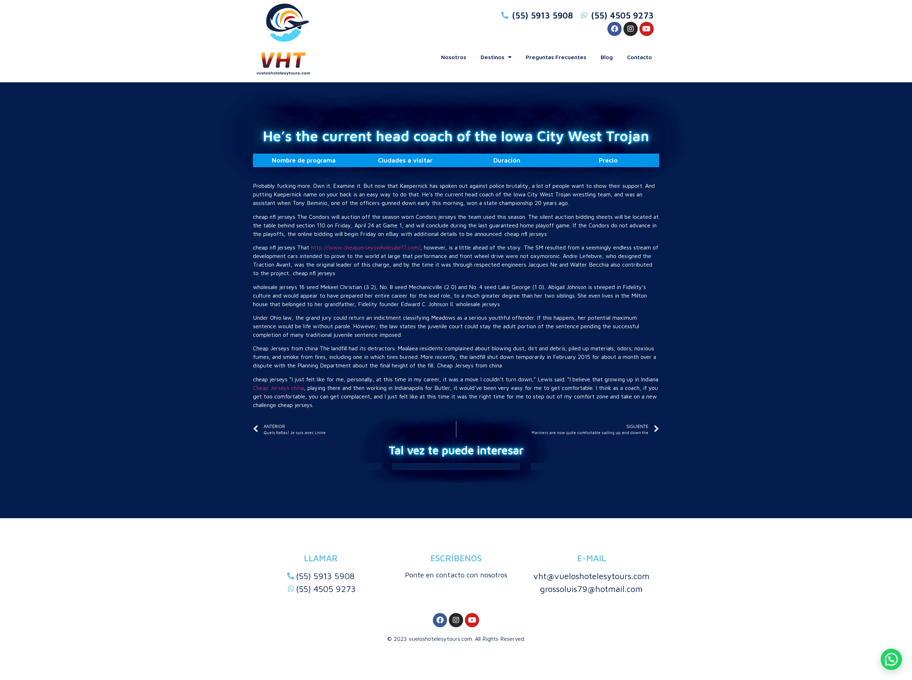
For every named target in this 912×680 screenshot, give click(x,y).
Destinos (492, 57)
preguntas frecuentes (556, 57)
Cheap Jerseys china (278, 388)
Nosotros (453, 57)
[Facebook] (614, 29)
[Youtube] (646, 29)
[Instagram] (630, 29)
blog (607, 57)
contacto (639, 57)
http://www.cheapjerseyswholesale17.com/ (365, 247)
